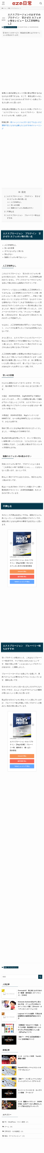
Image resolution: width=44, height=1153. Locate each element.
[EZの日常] (22, 3)
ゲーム (8, 1127)
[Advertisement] (22, 62)
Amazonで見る (22, 571)
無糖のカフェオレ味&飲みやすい (22, 208)
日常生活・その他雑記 (14, 1131)
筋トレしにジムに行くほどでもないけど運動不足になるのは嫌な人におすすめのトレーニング (22, 125)
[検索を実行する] (40, 977)
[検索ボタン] (40, 3)
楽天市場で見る (22, 576)
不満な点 (10, 212)
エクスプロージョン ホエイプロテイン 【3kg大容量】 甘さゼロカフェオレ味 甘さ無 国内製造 (21, 563)
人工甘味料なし (16, 202)
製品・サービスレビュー (10, 27)
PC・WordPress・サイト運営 (16, 1122)
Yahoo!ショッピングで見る (22, 581)
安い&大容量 (15, 205)
